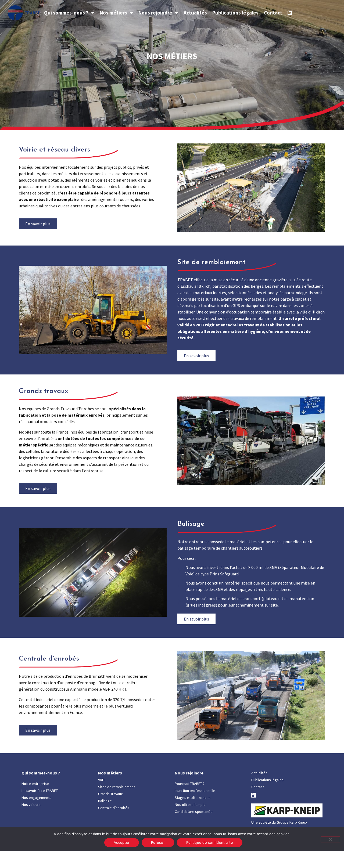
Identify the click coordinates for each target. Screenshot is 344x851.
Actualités (195, 12)
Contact (273, 12)
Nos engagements (36, 797)
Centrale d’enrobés (113, 807)
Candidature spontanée (194, 811)
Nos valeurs (31, 804)
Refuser (158, 842)
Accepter (122, 842)
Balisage (105, 800)
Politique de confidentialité (209, 842)
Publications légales (235, 12)
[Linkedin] (290, 12)
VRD (101, 779)
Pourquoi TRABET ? (190, 783)
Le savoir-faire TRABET (40, 790)
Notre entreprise (35, 783)
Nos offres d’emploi (190, 804)
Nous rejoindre (155, 12)
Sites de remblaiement (116, 786)
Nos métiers (113, 12)
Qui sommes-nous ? (66, 12)
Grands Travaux (110, 793)
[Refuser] (330, 839)
